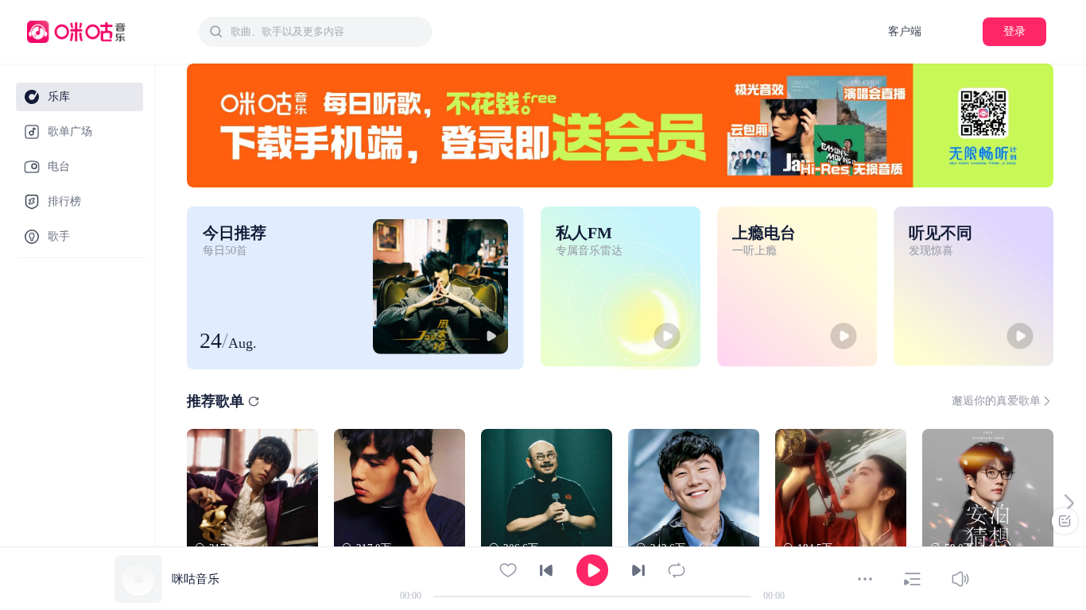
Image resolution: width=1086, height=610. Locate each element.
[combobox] (315, 32)
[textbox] (327, 32)
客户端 (904, 31)
